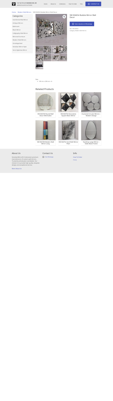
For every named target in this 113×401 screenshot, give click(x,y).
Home (45, 4)
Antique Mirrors (18, 23)
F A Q (75, 160)
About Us (53, 4)
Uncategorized (17, 43)
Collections (62, 4)
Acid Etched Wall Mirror (20, 20)
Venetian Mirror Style (20, 47)
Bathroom (16, 26)
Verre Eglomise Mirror (20, 50)
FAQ (81, 4)
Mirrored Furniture (19, 37)
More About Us (17, 169)
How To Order (73, 4)
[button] (64, 16)
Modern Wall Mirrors (24, 12)
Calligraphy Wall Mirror (20, 33)
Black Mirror (17, 30)
